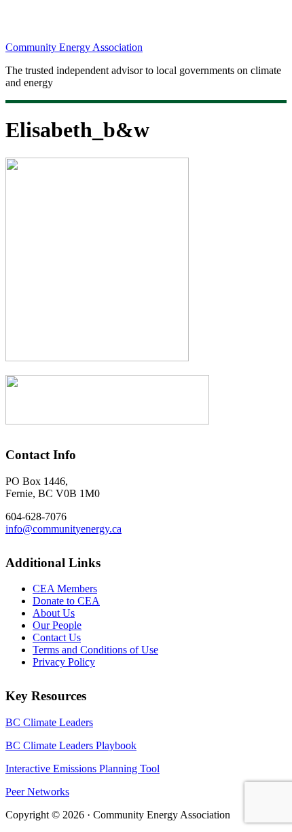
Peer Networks (37, 791)
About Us (54, 613)
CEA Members (65, 588)
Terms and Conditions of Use (95, 649)
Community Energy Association (74, 47)
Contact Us (57, 637)
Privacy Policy (64, 662)
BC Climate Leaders (49, 722)
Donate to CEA (66, 601)
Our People (57, 625)
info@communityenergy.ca (63, 529)
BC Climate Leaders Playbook (70, 745)
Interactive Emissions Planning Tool (82, 768)
